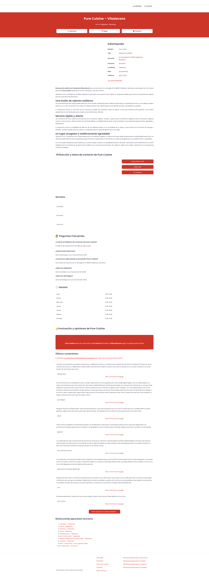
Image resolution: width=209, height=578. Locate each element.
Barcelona (112, 24)
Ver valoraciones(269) (115, 81)
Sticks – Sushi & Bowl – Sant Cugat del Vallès (73, 543)
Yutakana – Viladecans (66, 541)
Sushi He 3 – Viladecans (66, 529)
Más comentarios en (114, 377)
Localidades (137, 6)
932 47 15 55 (87, 246)
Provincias (148, 6)
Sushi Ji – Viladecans (65, 526)
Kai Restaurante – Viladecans (68, 534)
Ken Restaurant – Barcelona (68, 546)
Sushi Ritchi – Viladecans (67, 524)
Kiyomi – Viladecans (65, 531)
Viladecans (104, 24)
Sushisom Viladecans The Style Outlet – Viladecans (75, 539)
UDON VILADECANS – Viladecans (69, 536)
